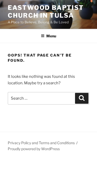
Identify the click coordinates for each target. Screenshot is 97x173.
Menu (51, 36)
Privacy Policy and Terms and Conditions (41, 143)
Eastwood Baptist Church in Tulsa (46, 11)
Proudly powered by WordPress (34, 149)
